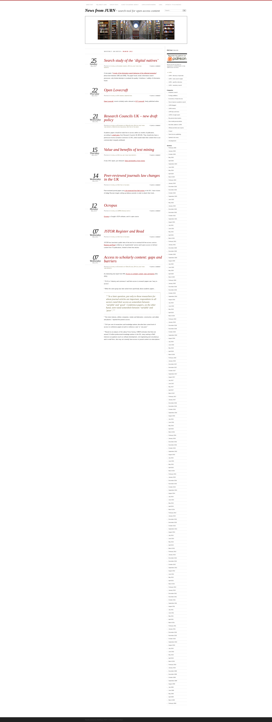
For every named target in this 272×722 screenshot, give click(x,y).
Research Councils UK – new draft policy (130, 118)
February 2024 (172, 180)
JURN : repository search (175, 85)
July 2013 (171, 535)
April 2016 (171, 428)
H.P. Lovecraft (139, 101)
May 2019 (171, 309)
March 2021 (172, 238)
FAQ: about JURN (101, 4)
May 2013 (171, 541)
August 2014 (172, 493)
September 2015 (173, 451)
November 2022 (173, 212)
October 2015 (172, 448)
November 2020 (173, 251)
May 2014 (171, 503)
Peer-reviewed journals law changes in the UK (132, 177)
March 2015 (172, 470)
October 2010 (172, 638)
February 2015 (172, 474)
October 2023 (172, 193)
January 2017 (172, 399)
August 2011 (172, 606)
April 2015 (171, 467)
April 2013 (171, 545)
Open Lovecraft (116, 90)
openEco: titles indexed (173, 4)
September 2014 (173, 490)
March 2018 (172, 354)
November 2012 (173, 561)
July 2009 (171, 687)
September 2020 (173, 257)
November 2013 (173, 522)
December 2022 (173, 209)
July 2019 (171, 302)
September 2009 (173, 680)
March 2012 (172, 583)
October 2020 (172, 254)
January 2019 (172, 322)
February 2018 (172, 357)
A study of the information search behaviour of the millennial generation (134, 73)
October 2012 (172, 564)
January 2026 (172, 151)
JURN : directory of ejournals (176, 75)
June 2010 (171, 651)
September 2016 (173, 412)
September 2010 (173, 642)
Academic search (122, 66)
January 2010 (172, 667)
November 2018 (173, 328)
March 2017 (172, 393)
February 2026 (172, 147)
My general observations (124, 95)
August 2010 (172, 645)
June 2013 (171, 538)
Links (160, 4)
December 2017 (173, 364)
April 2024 (171, 173)
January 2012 (172, 590)
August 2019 (172, 299)
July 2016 (171, 419)
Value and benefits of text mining (129, 149)
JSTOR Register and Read (124, 231)
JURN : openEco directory (175, 82)
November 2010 (173, 635)
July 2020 (171, 264)
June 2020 (171, 267)
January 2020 (172, 283)
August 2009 (172, 684)
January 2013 (172, 554)
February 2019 (172, 319)
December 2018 (173, 325)
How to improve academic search (177, 102)
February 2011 (172, 625)
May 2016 (171, 425)
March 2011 (172, 622)
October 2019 (172, 293)
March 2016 (172, 432)
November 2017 (173, 367)
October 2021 (172, 215)
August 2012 (172, 570)
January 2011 (172, 629)
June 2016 (171, 422)
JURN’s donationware (149, 4)
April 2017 (171, 390)
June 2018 (171, 344)
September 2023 (173, 196)
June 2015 (171, 461)
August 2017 (172, 377)
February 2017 (172, 396)
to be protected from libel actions (134, 190)
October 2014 (172, 487)
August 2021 (172, 222)
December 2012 (173, 558)
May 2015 (171, 464)
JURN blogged (172, 105)
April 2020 (171, 273)
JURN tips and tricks (174, 111)
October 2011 (172, 600)
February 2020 (172, 280)
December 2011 (173, 593)
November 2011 (173, 596)
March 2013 (172, 548)
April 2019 (171, 312)
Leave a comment (155, 66)
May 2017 (171, 386)
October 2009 (172, 677)
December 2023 (173, 186)
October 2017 (172, 370)
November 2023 (173, 189)
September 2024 (173, 164)
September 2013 (173, 529)
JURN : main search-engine (176, 78)
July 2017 (171, 380)
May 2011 (171, 616)
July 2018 (171, 341)
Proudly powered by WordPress (94, 720)
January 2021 (172, 244)
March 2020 (172, 277)
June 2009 (171, 690)
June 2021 (171, 228)
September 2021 (173, 219)
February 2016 (172, 435)
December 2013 (173, 519)
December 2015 (173, 441)
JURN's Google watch (123, 211)
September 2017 (173, 374)
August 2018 (172, 338)
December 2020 (173, 248)
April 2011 (171, 619)
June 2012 (171, 574)
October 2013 (172, 525)
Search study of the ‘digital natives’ (131, 60)
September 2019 (173, 296)
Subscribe (175, 50)
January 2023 (172, 206)
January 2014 (172, 516)
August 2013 (172, 532)
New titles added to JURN (175, 124)
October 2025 (172, 154)
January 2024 (172, 183)
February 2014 (172, 512)
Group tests (114, 4)
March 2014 (172, 509)
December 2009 (173, 671)
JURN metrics (172, 108)
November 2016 (173, 406)
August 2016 (172, 415)
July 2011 (171, 609)
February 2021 (172, 241)
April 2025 (171, 160)
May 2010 (171, 654)
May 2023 (171, 202)
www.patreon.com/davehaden (174, 66)
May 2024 (171, 170)
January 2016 (172, 438)
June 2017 (171, 383)
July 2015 (171, 458)
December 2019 (173, 286)
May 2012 (171, 577)
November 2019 (173, 290)
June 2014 (171, 499)
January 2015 (172, 477)
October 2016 (172, 409)
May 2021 (171, 231)
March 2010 (172, 661)
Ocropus (110, 205)
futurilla (113, 66)
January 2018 (172, 361)
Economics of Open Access (125, 125)
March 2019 (172, 315)
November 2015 (173, 445)
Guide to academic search (129, 4)
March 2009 (172, 700)
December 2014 (173, 480)
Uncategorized (172, 140)
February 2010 (172, 664)
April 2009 (171, 696)
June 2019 (171, 306)
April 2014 (171, 506)
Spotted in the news (133, 127)
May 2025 (171, 157)
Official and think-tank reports (126, 155)
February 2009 (172, 703)
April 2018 (171, 351)
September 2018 (173, 335)
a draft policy (116, 135)
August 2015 (172, 454)
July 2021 (171, 225)
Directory (89, 4)
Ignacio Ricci (119, 720)
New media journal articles (175, 121)
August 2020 (172, 260)
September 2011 (173, 603)
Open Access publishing (119, 127)
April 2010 (171, 658)
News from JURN (100, 10)
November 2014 (173, 483)
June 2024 (171, 167)
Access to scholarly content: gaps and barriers (133, 259)
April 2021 (171, 235)
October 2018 (172, 331)
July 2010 (171, 648)
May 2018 (171, 348)
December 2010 (173, 632)
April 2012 (171, 580)
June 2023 (171, 199)
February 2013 (172, 551)
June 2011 (171, 613)
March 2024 (172, 177)
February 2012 (172, 587)
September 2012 (173, 567)
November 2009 (173, 674)
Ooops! (170, 131)
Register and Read (109, 245)
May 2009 (171, 693)
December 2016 (173, 403)
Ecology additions (173, 95)
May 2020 (171, 270)
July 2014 (171, 496)
